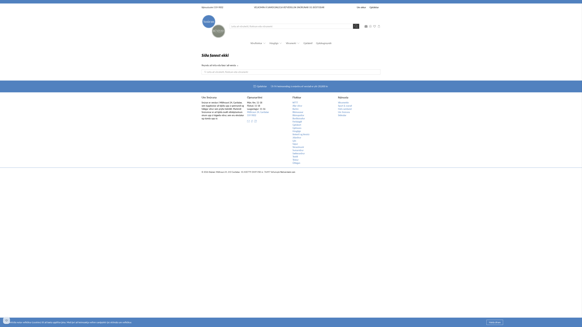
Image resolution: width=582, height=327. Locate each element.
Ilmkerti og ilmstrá (301, 134)
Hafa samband (345, 109)
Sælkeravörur (299, 153)
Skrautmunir (298, 147)
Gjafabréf (308, 43)
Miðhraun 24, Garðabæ (258, 112)
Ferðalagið (297, 121)
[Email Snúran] (248, 122)
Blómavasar (298, 112)
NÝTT (295, 102)
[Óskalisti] (374, 26)
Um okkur (361, 7)
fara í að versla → (230, 65)
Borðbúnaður (299, 118)
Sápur (295, 144)
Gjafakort (297, 125)
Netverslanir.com (287, 172)
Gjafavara (297, 128)
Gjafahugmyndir (324, 43)
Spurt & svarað (345, 105)
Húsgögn (273, 43)
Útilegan (296, 163)
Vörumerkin (343, 102)
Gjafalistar (374, 7)
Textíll (295, 156)
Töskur (296, 160)
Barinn (296, 109)
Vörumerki (291, 43)
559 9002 (251, 115)
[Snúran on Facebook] (252, 122)
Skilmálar (342, 115)
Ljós (294, 140)
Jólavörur (297, 137)
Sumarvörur (298, 150)
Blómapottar (298, 115)
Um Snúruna (344, 112)
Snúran (212, 172)
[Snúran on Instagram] (255, 122)
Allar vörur (297, 105)
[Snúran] (213, 26)
